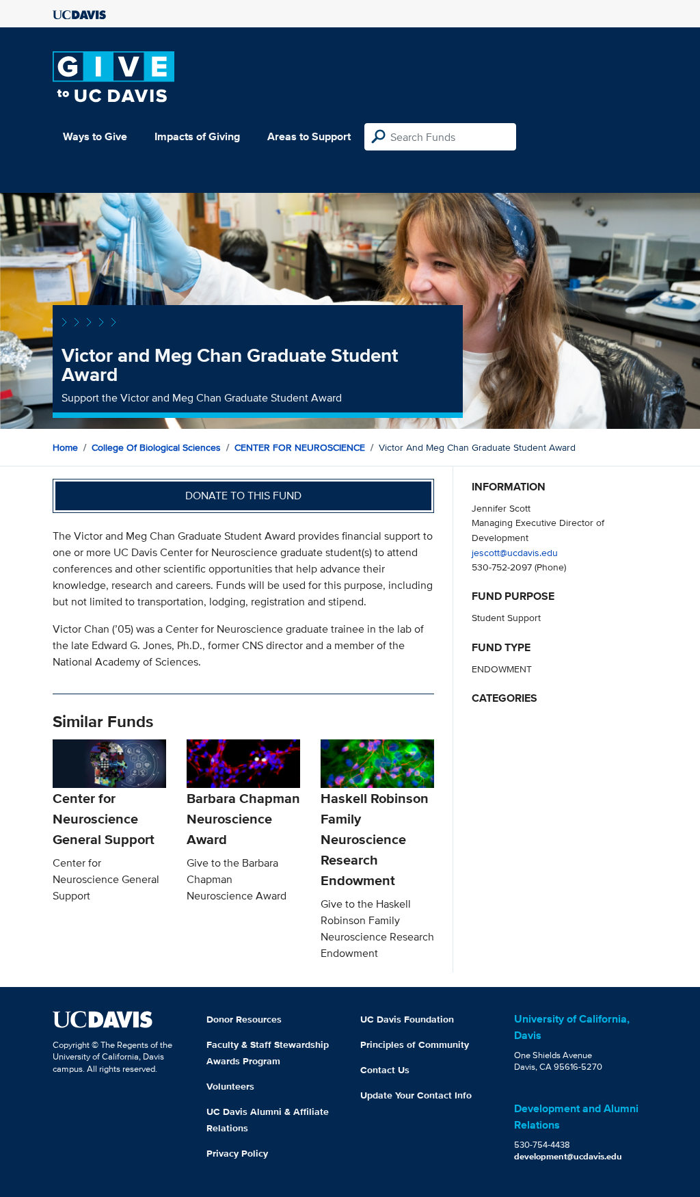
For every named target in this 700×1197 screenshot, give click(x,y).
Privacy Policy (237, 1153)
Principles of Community (414, 1044)
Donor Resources (244, 1019)
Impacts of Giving (197, 136)
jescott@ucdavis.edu (515, 552)
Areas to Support (309, 136)
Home (65, 447)
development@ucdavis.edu (568, 1156)
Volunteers (230, 1086)
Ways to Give (95, 136)
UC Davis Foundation (407, 1019)
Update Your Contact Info (416, 1095)
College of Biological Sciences (156, 447)
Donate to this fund (243, 495)
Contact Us (384, 1070)
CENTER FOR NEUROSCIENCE (299, 447)
